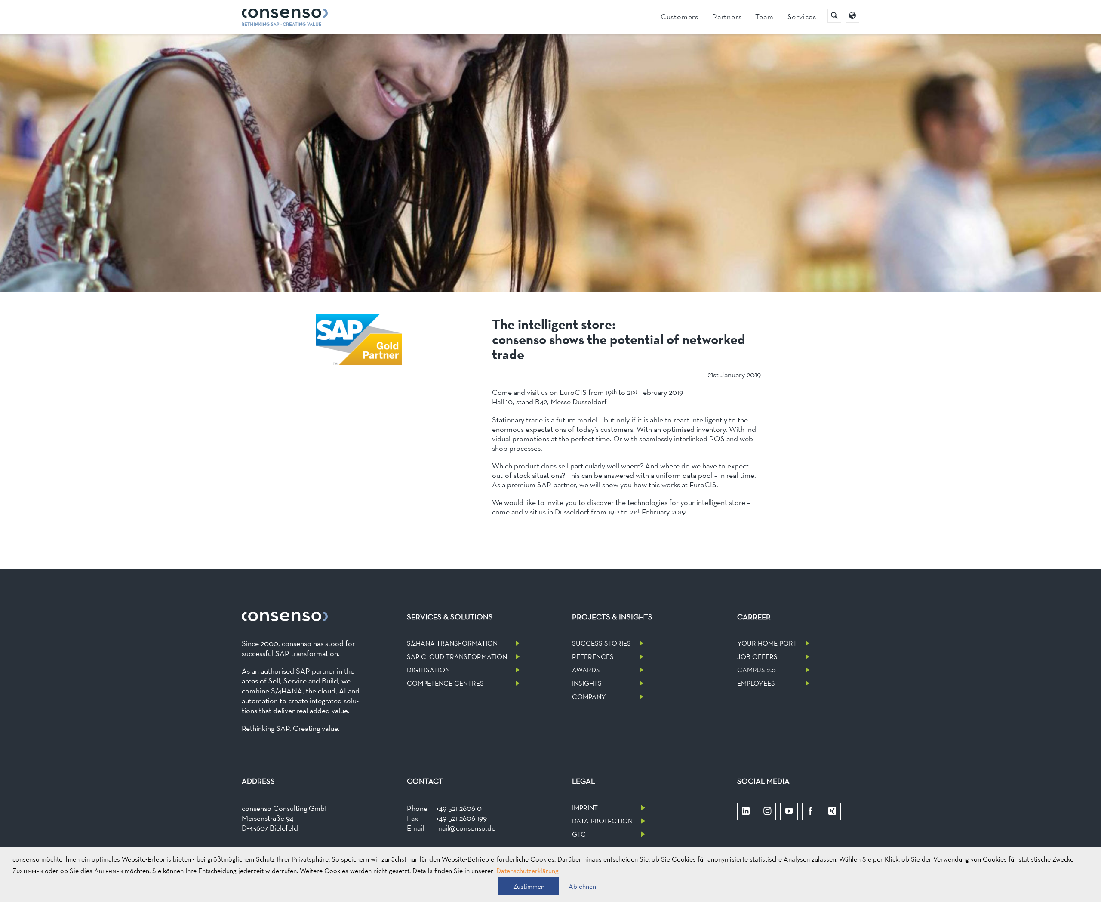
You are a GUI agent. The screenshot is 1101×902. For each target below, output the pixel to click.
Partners (726, 17)
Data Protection (602, 820)
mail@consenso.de (465, 828)
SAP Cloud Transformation (457, 656)
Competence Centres (445, 683)
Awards (586, 669)
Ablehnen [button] (582, 886)
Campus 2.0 (756, 669)
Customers (679, 17)
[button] (528, 886)
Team (764, 17)
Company (589, 696)
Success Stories (601, 643)
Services (801, 17)
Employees (756, 683)
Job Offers (757, 656)
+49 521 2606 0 (459, 808)
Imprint (585, 807)
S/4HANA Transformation (452, 643)
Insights (587, 683)
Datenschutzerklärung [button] (527, 870)
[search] (834, 15)
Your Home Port (767, 643)
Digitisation (428, 669)
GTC (579, 834)
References (593, 656)
